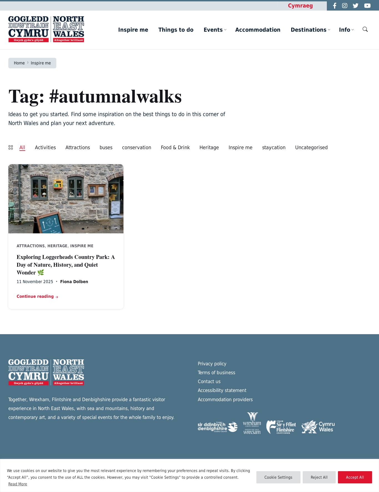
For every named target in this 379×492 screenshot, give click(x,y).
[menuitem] (133, 29)
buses (106, 147)
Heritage (209, 147)
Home (19, 63)
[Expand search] (365, 29)
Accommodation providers (225, 399)
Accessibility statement (222, 390)
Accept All (355, 477)
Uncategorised (311, 147)
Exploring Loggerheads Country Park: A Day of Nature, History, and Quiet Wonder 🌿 (66, 265)
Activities (45, 147)
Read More (17, 484)
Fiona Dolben (74, 281)
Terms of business (216, 372)
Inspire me (41, 63)
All (22, 147)
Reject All (319, 477)
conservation (136, 147)
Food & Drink (175, 147)
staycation (273, 147)
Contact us (209, 381)
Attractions (77, 147)
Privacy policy (212, 363)
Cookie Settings (278, 477)
